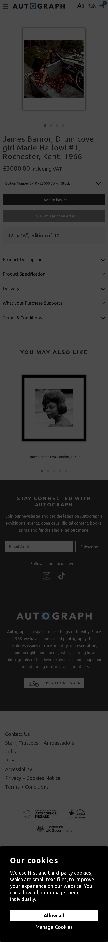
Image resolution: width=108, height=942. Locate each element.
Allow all (54, 915)
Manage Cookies (54, 927)
